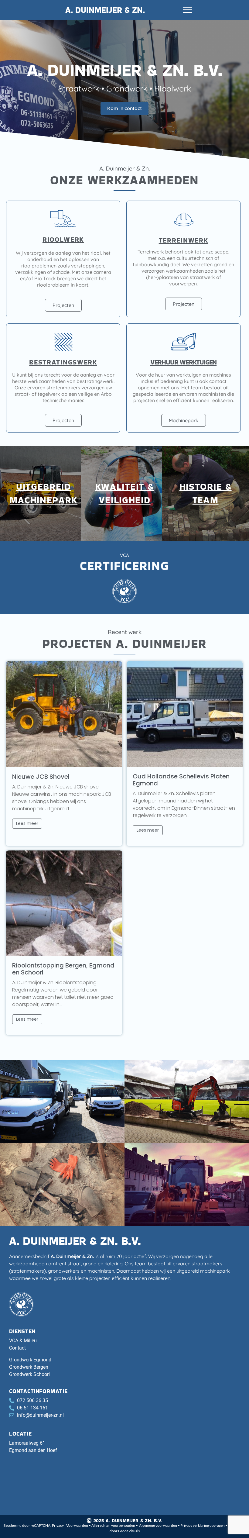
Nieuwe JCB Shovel (41, 776)
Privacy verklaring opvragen (202, 1525)
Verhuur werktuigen (183, 362)
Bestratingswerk (63, 362)
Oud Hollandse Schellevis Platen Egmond (181, 780)
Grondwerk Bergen (28, 1367)
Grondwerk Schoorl (29, 1374)
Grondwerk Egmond (30, 1360)
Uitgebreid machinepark (43, 493)
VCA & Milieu (23, 1340)
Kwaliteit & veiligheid (124, 493)
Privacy (58, 1525)
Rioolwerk (63, 239)
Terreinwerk (183, 240)
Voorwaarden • (78, 1525)
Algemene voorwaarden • (159, 1525)
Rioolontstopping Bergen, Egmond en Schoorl (63, 969)
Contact (17, 1348)
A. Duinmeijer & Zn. (105, 10)
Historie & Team (205, 493)
